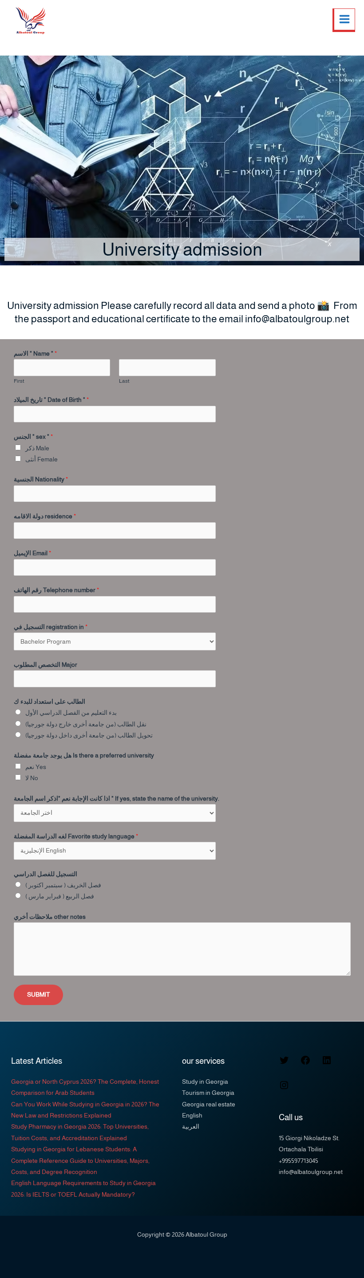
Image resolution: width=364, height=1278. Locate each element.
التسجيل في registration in (50, 627)
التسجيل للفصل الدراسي (45, 874)
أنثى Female (41, 459)
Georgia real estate (208, 1104)
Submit (38, 994)
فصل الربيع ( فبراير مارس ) (59, 896)
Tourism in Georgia (208, 1093)
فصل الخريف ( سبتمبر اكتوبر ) (63, 885)
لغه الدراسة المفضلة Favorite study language (76, 836)
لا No (31, 778)
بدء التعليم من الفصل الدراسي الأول (71, 712)
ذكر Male (37, 448)
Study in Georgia (205, 1081)
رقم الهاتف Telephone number (56, 590)
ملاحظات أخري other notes (50, 916)
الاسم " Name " (35, 353)
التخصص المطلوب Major (45, 664)
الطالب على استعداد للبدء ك (49, 701)
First (19, 381)
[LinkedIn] (326, 1063)
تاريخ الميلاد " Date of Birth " (51, 400)
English (192, 1115)
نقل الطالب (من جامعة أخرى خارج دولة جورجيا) (85, 724)
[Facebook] (305, 1063)
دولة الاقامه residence (45, 516)
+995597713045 (298, 1161)
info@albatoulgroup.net (311, 1172)
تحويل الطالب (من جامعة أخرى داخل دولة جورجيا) (89, 735)
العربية (190, 1126)
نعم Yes (35, 767)
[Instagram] (284, 1088)
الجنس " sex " (33, 436)
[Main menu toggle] (344, 20)
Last (124, 381)
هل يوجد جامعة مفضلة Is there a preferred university (84, 755)
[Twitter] (284, 1063)
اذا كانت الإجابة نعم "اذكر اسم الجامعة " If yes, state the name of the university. (116, 798)
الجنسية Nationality (41, 479)
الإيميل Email (32, 553)
